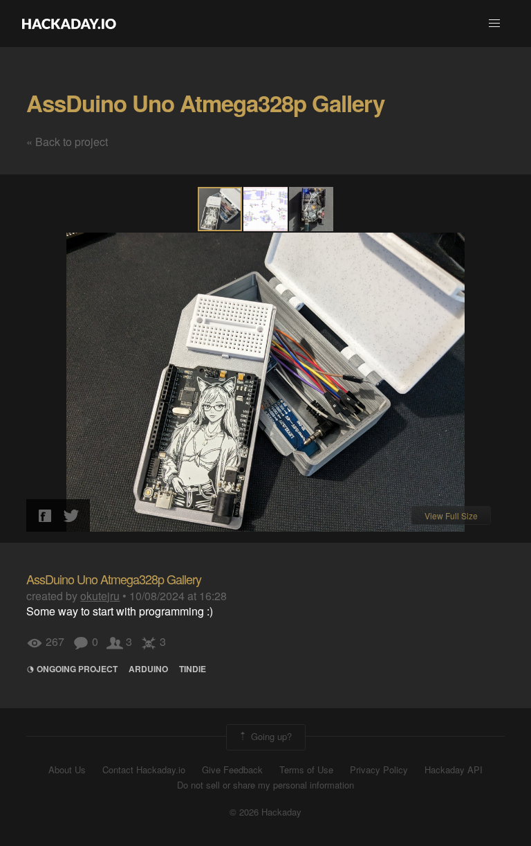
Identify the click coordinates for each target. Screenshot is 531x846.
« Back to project (67, 142)
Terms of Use (306, 770)
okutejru (100, 596)
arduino (148, 669)
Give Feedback (232, 770)
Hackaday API (454, 770)
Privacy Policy (379, 770)
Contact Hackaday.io (143, 770)
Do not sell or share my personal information (265, 785)
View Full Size (451, 515)
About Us (67, 770)
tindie (192, 669)
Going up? (270, 735)
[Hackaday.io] (69, 23)
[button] (494, 23)
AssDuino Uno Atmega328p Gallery (205, 103)
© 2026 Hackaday (265, 812)
